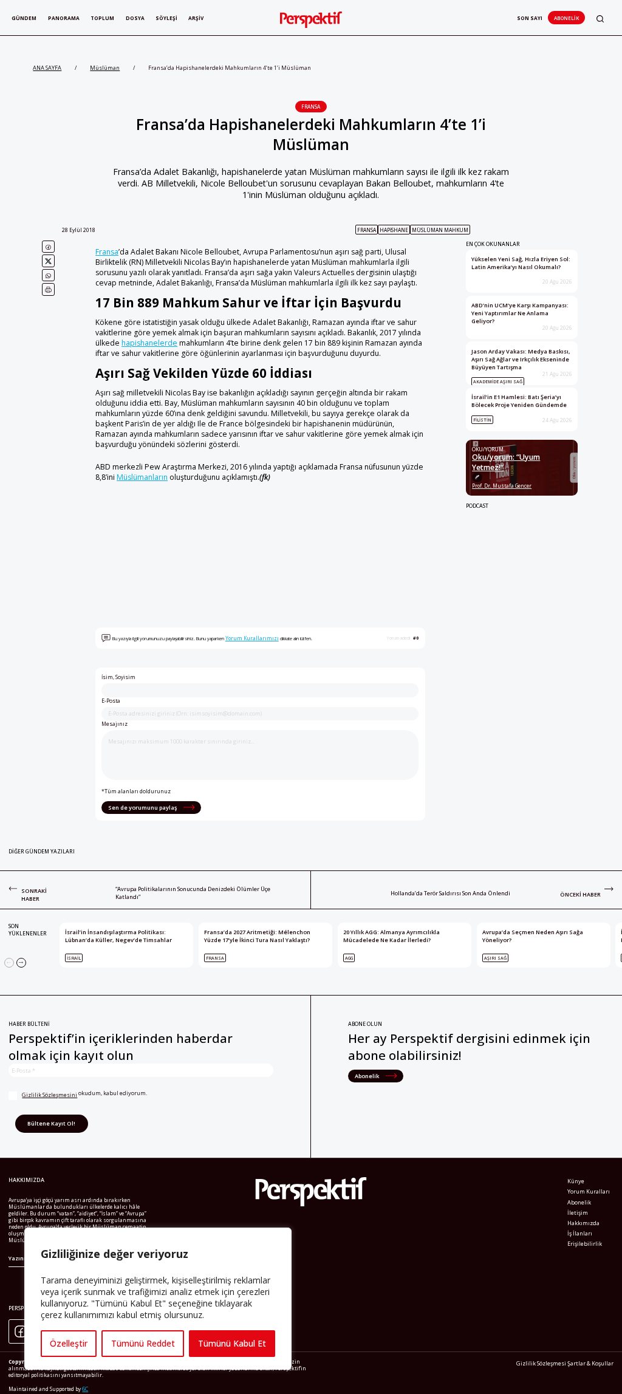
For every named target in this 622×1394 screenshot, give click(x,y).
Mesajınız (114, 724)
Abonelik (566, 18)
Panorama (64, 18)
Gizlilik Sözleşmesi (541, 1363)
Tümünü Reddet (143, 1343)
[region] (158, 1299)
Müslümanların (142, 477)
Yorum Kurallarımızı (252, 638)
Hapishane (394, 230)
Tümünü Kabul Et (232, 1343)
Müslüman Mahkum (440, 230)
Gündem (24, 18)
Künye (575, 1181)
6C (85, 1389)
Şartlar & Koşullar (590, 1363)
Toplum (102, 18)
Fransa (310, 106)
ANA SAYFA (47, 68)
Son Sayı (529, 18)
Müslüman (105, 68)
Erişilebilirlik (584, 1244)
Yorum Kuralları (588, 1191)
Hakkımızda (583, 1223)
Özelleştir (68, 1343)
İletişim (577, 1213)
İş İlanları (579, 1233)
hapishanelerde (149, 343)
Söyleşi (166, 18)
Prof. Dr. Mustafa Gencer (501, 485)
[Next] (21, 963)
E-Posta (110, 701)
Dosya (135, 18)
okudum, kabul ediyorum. (84, 1093)
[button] (600, 18)
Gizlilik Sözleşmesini (49, 1095)
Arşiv (195, 18)
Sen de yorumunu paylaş (143, 807)
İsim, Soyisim (118, 677)
